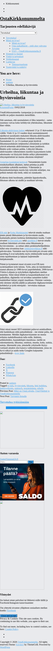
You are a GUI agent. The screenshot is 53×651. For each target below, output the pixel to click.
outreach (18, 388)
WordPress (5, 647)
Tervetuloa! (11, 38)
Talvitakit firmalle (18, 396)
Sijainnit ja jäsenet (14, 54)
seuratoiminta (30, 388)
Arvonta (15, 48)
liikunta (29, 385)
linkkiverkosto (6, 388)
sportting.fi (32, 240)
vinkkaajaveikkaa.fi (33, 248)
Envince (20, 644)
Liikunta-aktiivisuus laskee (12, 130)
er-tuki (11, 385)
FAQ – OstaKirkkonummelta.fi (26, 51)
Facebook (11, 610)
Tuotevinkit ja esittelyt (16, 67)
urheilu (40, 388)
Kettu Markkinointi (19, 232)
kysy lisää (19, 353)
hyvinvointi (20, 385)
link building (40, 385)
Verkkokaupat (12, 59)
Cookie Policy (11, 629)
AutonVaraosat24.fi (9, 459)
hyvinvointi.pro (15, 240)
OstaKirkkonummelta (22, 18)
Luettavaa (10, 62)
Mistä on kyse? (13, 40)
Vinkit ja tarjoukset (14, 56)
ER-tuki (3, 232)
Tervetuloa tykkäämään (14, 402)
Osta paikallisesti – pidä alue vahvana (29, 46)
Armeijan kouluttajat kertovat (13, 162)
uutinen (12, 383)
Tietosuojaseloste (20, 64)
